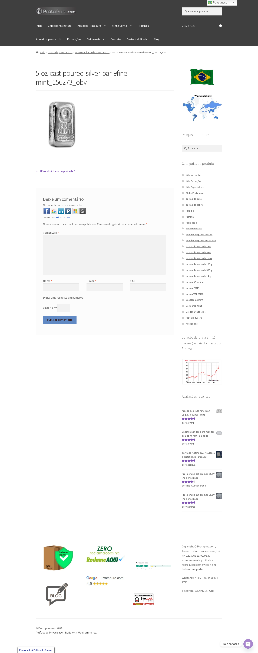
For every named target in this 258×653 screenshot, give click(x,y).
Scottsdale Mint (194, 299)
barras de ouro (194, 198)
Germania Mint (194, 305)
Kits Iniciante (193, 175)
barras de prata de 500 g (199, 270)
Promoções (74, 39)
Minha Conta (119, 25)
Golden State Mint (196, 311)
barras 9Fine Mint (195, 282)
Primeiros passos (46, 39)
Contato (116, 39)
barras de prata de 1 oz (198, 246)
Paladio (190, 210)
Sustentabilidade (137, 39)
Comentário (51, 232)
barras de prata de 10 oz (199, 258)
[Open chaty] (248, 644)
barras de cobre (194, 204)
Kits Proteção (193, 181)
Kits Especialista (195, 187)
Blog (156, 39)
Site (132, 281)
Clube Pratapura (195, 193)
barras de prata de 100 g (199, 264)
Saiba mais (93, 39)
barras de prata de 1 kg (198, 276)
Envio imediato (194, 228)
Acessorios (192, 323)
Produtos (143, 25)
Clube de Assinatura (59, 25)
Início (39, 25)
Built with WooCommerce (80, 632)
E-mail (91, 281)
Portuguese (219, 2)
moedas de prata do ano (199, 234)
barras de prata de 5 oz (60, 52)
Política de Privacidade (49, 632)
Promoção (191, 222)
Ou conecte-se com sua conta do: (62, 205)
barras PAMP (192, 288)
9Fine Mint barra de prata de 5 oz (92, 52)
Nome (47, 281)
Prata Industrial (194, 317)
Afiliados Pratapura (89, 25)
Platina (190, 216)
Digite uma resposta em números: (63, 297)
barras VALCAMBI (195, 294)
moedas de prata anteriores (201, 240)
